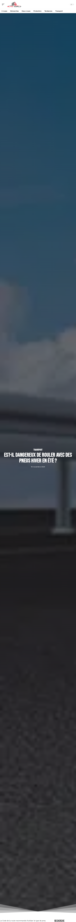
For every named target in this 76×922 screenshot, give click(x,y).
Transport (38, 449)
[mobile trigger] (3, 4)
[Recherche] (67, 4)
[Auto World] (14, 4)
